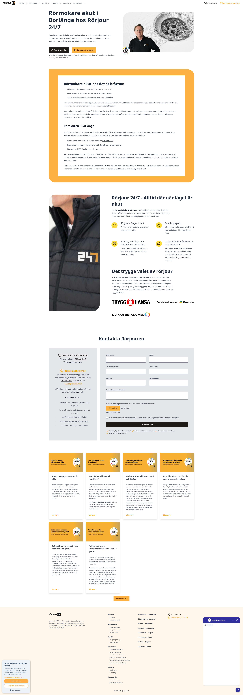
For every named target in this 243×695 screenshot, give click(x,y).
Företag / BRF (114, 632)
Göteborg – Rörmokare (146, 619)
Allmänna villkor (115, 680)
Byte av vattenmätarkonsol (118, 663)
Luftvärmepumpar (115, 652)
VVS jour (112, 617)
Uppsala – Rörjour (144, 646)
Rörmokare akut (115, 620)
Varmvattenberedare (116, 649)
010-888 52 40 (107, 141)
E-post (151, 355)
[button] (238, 690)
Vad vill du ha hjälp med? (115, 390)
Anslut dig (113, 673)
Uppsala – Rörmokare (146, 628)
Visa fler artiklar (121, 599)
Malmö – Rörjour (144, 642)
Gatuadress (153, 367)
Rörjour (21, 3)
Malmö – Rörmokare (145, 624)
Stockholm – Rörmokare (147, 614)
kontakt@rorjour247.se (73, 384)
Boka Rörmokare (115, 627)
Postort (109, 378)
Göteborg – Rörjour (145, 637)
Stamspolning (114, 642)
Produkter (55, 3)
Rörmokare (33, 3)
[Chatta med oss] (221, 651)
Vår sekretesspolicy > (15, 674)
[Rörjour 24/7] (9, 3)
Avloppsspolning (115, 640)
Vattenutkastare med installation (120, 660)
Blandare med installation (118, 657)
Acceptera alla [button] (16, 681)
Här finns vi (113, 670)
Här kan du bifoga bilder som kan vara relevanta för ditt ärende (130, 404)
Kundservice (77, 3)
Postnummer (154, 378)
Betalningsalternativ (116, 682)
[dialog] (16, 676)
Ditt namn (110, 355)
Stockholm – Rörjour (145, 633)
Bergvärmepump (115, 630)
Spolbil (44, 3)
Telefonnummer (112, 367)
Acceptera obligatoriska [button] (16, 686)
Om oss (66, 3)
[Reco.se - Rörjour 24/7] (126, 51)
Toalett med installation (117, 655)
